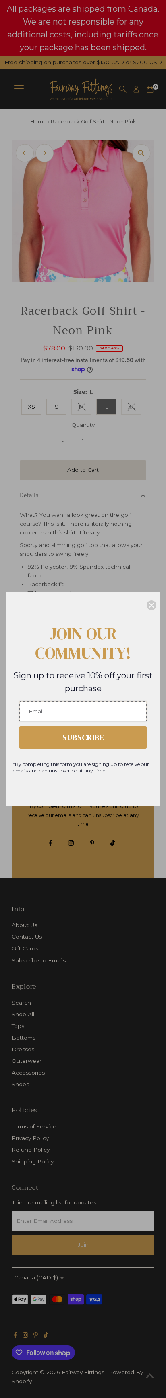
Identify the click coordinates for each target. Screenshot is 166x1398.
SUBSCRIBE (83, 737)
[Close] (151, 605)
